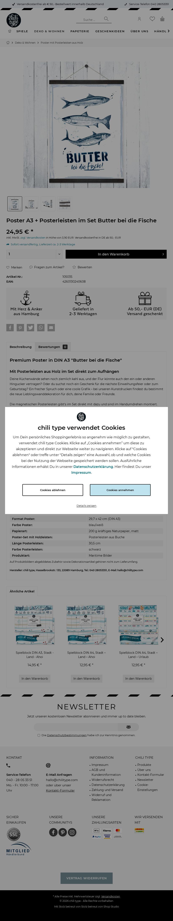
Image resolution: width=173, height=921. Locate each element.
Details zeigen (86, 505)
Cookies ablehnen (52, 490)
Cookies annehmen (120, 490)
